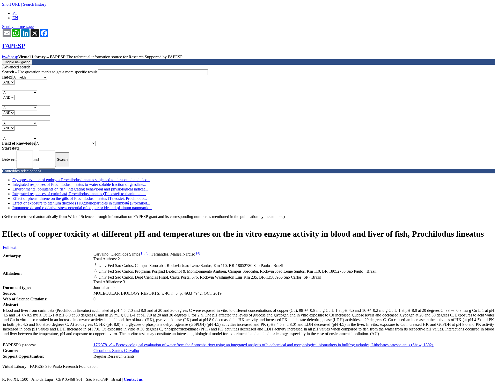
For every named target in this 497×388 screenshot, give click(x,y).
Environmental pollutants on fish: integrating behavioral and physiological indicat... (80, 189)
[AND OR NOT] (8, 82)
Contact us (133, 379)
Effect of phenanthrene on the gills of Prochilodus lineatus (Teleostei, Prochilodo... (79, 198)
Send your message (18, 26)
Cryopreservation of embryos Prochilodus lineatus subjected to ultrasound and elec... (81, 180)
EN (15, 18)
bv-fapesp (10, 57)
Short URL (11, 4)
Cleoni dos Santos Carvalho (116, 350)
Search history (34, 4)
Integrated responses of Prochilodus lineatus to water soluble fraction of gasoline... (79, 184)
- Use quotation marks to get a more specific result (50, 72)
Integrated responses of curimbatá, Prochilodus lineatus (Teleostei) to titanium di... (79, 194)
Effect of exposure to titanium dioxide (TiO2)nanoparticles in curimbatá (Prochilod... (81, 203)
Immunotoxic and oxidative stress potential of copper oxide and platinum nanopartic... (82, 208)
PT (14, 13)
